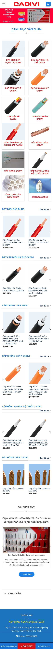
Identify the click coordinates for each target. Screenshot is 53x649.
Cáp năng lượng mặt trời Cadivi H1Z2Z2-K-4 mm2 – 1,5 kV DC (13, 442)
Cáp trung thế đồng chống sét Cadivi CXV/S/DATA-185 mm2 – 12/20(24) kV (13, 340)
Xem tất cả (44, 210)
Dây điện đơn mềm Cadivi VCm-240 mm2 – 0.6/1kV (39, 242)
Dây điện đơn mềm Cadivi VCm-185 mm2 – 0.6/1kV (13, 242)
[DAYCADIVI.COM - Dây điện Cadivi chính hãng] (26, 4)
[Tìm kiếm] (48, 4)
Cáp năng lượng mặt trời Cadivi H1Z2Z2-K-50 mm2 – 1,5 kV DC (38, 442)
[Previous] (3, 232)
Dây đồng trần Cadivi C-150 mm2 (39, 489)
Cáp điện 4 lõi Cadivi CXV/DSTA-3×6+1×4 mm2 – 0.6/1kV (38, 290)
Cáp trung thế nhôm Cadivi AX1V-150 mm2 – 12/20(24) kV (39, 338)
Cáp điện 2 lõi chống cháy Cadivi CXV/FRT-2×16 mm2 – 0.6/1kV (13, 389)
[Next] (49, 232)
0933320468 (31, 636)
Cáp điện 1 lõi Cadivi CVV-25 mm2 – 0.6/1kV (13, 289)
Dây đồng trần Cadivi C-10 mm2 (13, 489)
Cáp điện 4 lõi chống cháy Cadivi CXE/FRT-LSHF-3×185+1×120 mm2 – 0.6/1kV (39, 390)
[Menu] (4, 4)
